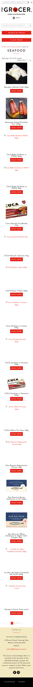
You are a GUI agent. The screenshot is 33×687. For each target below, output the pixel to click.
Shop (9, 47)
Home (4, 47)
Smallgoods (16, 47)
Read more (16, 91)
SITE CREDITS (21, 681)
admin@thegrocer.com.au (16, 649)
